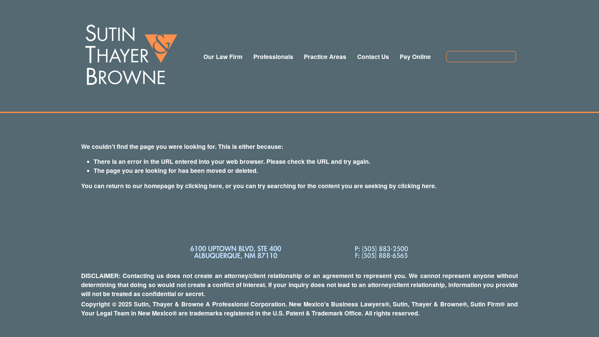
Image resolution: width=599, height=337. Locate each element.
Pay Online (415, 56)
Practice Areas (325, 56)
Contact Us (373, 56)
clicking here (203, 185)
